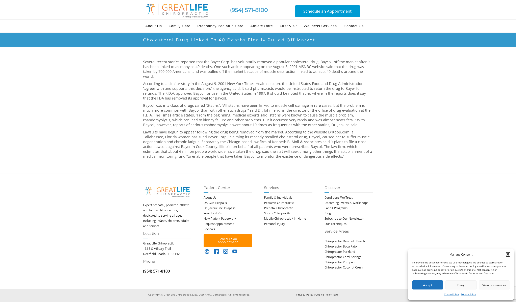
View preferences (494, 285)
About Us (153, 26)
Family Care (179, 26)
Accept (427, 285)
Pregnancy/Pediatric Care (220, 26)
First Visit (288, 26)
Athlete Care (261, 26)
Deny (461, 285)
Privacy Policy (468, 294)
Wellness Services (320, 26)
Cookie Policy (451, 294)
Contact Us (354, 26)
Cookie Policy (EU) (326, 294)
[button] (508, 254)
